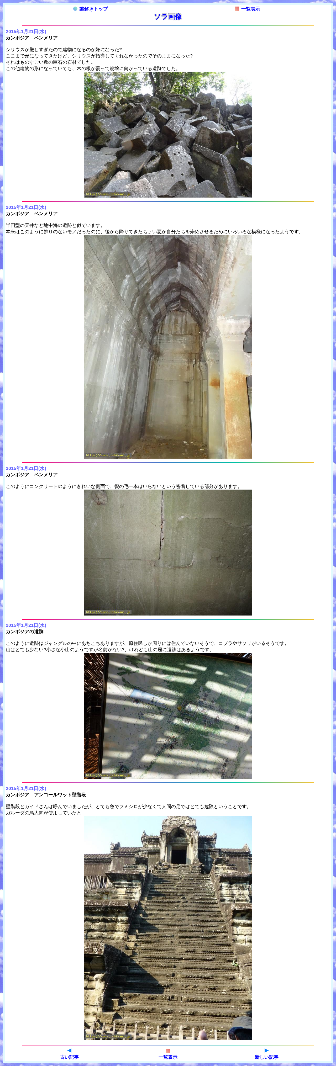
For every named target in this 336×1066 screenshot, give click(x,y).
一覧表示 (250, 9)
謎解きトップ (94, 9)
